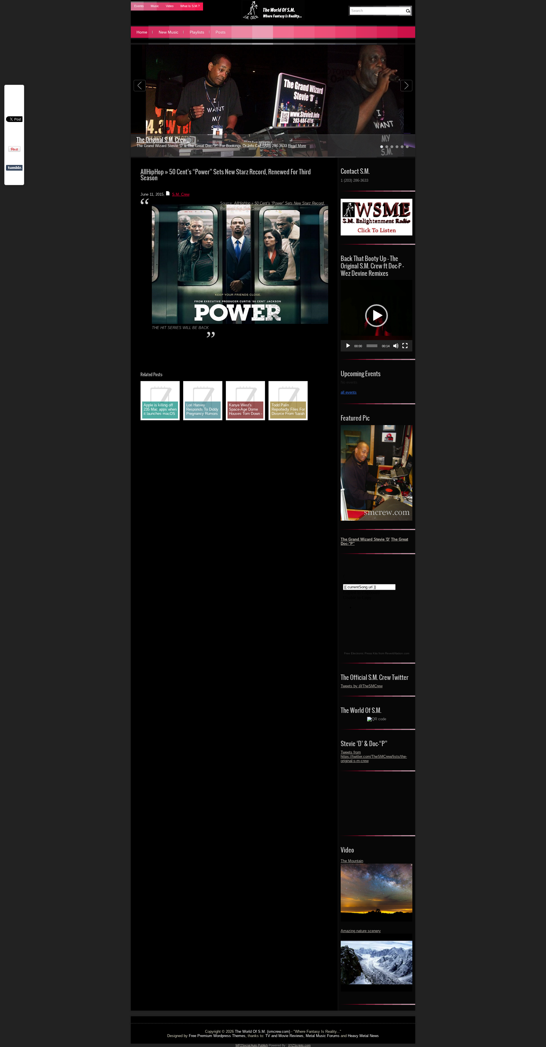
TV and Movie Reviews (284, 1036)
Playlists (197, 32)
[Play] (348, 346)
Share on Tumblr (14, 168)
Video (169, 6)
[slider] (372, 345)
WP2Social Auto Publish (251, 1045)
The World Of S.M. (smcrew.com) (262, 1031)
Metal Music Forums (323, 1036)
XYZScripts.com (299, 1045)
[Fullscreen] (405, 346)
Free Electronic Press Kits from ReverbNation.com (376, 653)
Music (155, 6)
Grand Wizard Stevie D (161, 139)
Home (141, 32)
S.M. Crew (180, 194)
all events (349, 392)
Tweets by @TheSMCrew (361, 686)
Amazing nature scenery (361, 931)
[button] (376, 315)
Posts (221, 32)
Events (139, 6)
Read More (283, 146)
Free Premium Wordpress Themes (217, 1036)
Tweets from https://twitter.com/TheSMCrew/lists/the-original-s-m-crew (374, 756)
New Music (168, 32)
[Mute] (396, 346)
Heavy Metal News (363, 1036)
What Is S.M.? (190, 6)
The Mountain (352, 861)
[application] (376, 315)
